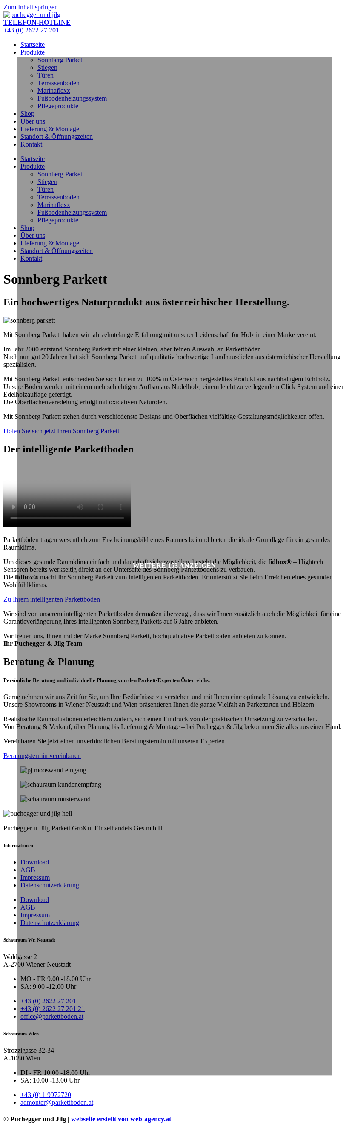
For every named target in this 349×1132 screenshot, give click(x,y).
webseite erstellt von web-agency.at (121, 1119)
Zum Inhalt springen (30, 7)
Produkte (32, 52)
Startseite (32, 44)
